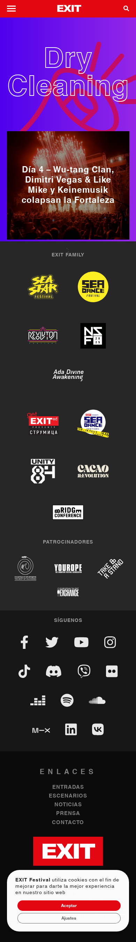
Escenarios (68, 796)
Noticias (68, 804)
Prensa (68, 813)
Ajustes (68, 918)
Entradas (68, 787)
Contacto (68, 822)
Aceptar (69, 905)
